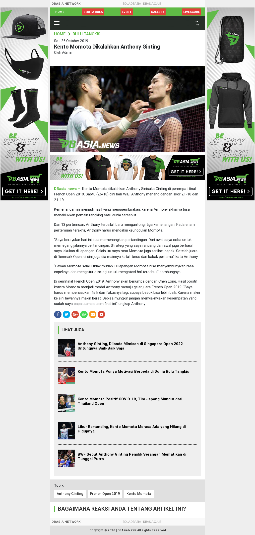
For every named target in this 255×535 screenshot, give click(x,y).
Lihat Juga (73, 329)
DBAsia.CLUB (152, 3)
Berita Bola (93, 12)
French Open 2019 (105, 494)
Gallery (157, 12)
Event (127, 12)
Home (59, 12)
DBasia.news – (67, 188)
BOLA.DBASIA (132, 3)
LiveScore (191, 12)
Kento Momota (139, 494)
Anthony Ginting (70, 494)
